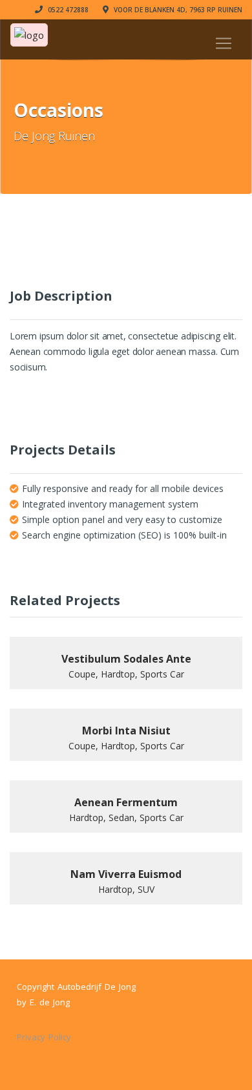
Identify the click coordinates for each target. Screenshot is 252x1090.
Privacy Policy (44, 1037)
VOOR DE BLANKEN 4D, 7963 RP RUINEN (177, 9)
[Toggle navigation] (223, 43)
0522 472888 (67, 9)
